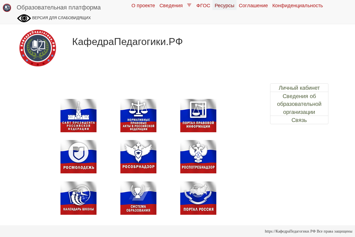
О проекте (143, 5)
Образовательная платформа (59, 7)
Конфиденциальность (297, 5)
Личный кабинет (299, 87)
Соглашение (253, 5)
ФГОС (203, 5)
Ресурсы (224, 5)
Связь (299, 120)
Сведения (173, 5)
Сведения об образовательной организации (299, 104)
